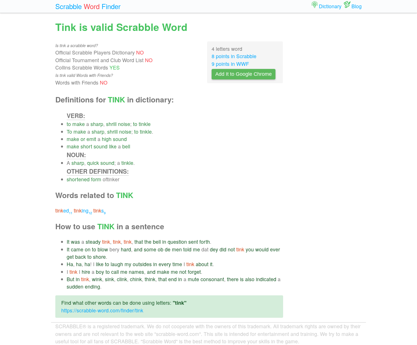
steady (93, 241)
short (86, 146)
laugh (117, 264)
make (78, 123)
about (202, 264)
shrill (111, 123)
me (196, 249)
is (242, 279)
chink (136, 279)
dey (214, 249)
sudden (75, 286)
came (77, 249)
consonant (212, 279)
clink (122, 279)
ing (83, 210)
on (87, 249)
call (115, 271)
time (177, 264)
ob (160, 249)
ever (275, 249)
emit (91, 138)
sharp (96, 123)
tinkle (145, 123)
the (147, 241)
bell (126, 146)
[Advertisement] (327, 105)
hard (126, 249)
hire (86, 271)
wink (97, 279)
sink (109, 279)
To (69, 131)
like (113, 146)
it (211, 264)
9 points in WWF (230, 63)
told (187, 249)
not (231, 249)
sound (120, 138)
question (177, 241)
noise (124, 123)
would (262, 249)
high (106, 138)
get (70, 256)
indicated (266, 279)
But (70, 279)
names (136, 271)
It (68, 241)
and (138, 249)
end (172, 279)
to (69, 123)
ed (63, 210)
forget (194, 271)
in (164, 241)
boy (100, 271)
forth (204, 241)
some (150, 249)
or (83, 138)
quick (93, 162)
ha (79, 264)
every (165, 264)
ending (92, 286)
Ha (70, 264)
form (96, 179)
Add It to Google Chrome (243, 74)
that (138, 241)
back (80, 256)
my (128, 264)
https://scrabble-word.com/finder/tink (102, 310)
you (250, 249)
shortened (78, 179)
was (75, 241)
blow (103, 249)
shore (99, 256)
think (150, 279)
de (167, 249)
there (233, 279)
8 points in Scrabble (234, 56)
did (223, 249)
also (249, 279)
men (177, 249)
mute (193, 279)
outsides (142, 264)
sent (193, 241)
